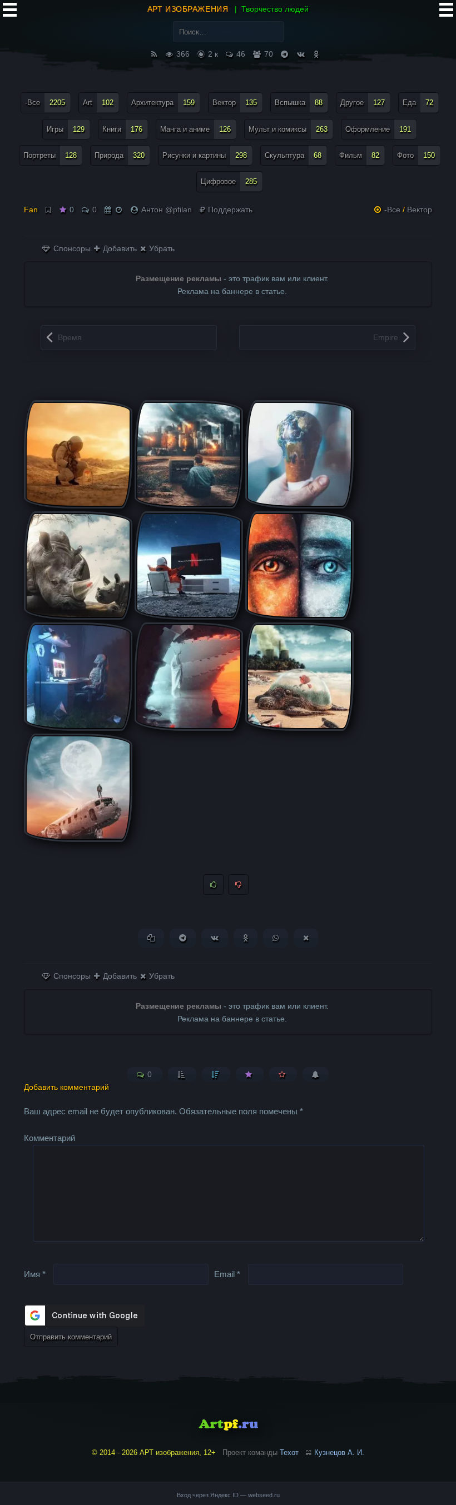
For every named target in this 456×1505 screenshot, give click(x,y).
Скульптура (293, 155)
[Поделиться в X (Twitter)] (306, 937)
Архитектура (163, 102)
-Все (45, 102)
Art (98, 102)
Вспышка (299, 102)
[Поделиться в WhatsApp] (275, 937)
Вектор (234, 102)
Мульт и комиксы (288, 129)
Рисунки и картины (204, 155)
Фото (416, 155)
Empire (385, 337)
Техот (289, 1452)
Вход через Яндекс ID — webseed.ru (228, 1495)
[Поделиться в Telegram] (182, 937)
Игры (66, 129)
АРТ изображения (187, 8)
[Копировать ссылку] (151, 937)
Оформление (378, 129)
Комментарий (49, 1138)
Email (227, 1274)
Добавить (119, 248)
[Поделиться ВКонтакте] (215, 937)
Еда (418, 102)
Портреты (50, 155)
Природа (120, 155)
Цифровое (229, 181)
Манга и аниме (195, 129)
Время (70, 337)
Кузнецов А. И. (339, 1452)
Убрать (161, 248)
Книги (122, 129)
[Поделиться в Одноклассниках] (245, 937)
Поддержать (229, 209)
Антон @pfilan (166, 209)
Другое (362, 102)
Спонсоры (71, 248)
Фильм (359, 155)
